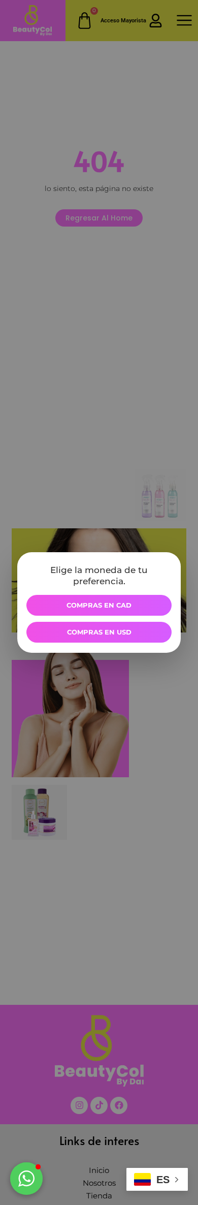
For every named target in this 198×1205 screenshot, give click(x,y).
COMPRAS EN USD (99, 632)
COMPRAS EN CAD (99, 605)
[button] (26, 1178)
